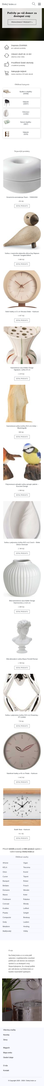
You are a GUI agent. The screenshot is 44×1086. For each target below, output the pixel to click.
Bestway (26, 917)
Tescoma (26, 867)
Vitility (25, 931)
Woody (26, 904)
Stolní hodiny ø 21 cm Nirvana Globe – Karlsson (22, 311)
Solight (26, 913)
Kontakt (6, 1070)
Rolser (25, 881)
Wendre (26, 890)
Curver (5, 876)
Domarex (6, 890)
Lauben (26, 922)
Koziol (25, 872)
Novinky (6, 1035)
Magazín (6, 1048)
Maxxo (5, 895)
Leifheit (26, 908)
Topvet (25, 876)
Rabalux (26, 899)
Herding (26, 926)
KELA (5, 867)
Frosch (26, 886)
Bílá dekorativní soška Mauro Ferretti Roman (22, 659)
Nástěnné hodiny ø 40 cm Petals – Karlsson (22, 773)
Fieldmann (7, 899)
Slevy (5, 1040)
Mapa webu (7, 1053)
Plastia (5, 913)
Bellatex (6, 886)
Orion (5, 872)
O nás (5, 1065)
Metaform (6, 926)
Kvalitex (6, 908)
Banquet (6, 881)
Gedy (5, 922)
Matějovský (7, 931)
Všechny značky (9, 1030)
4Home (5, 863)
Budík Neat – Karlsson (22, 829)
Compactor (7, 917)
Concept (6, 904)
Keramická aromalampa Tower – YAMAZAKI (22, 197)
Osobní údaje (8, 1057)
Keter (25, 895)
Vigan (25, 863)
